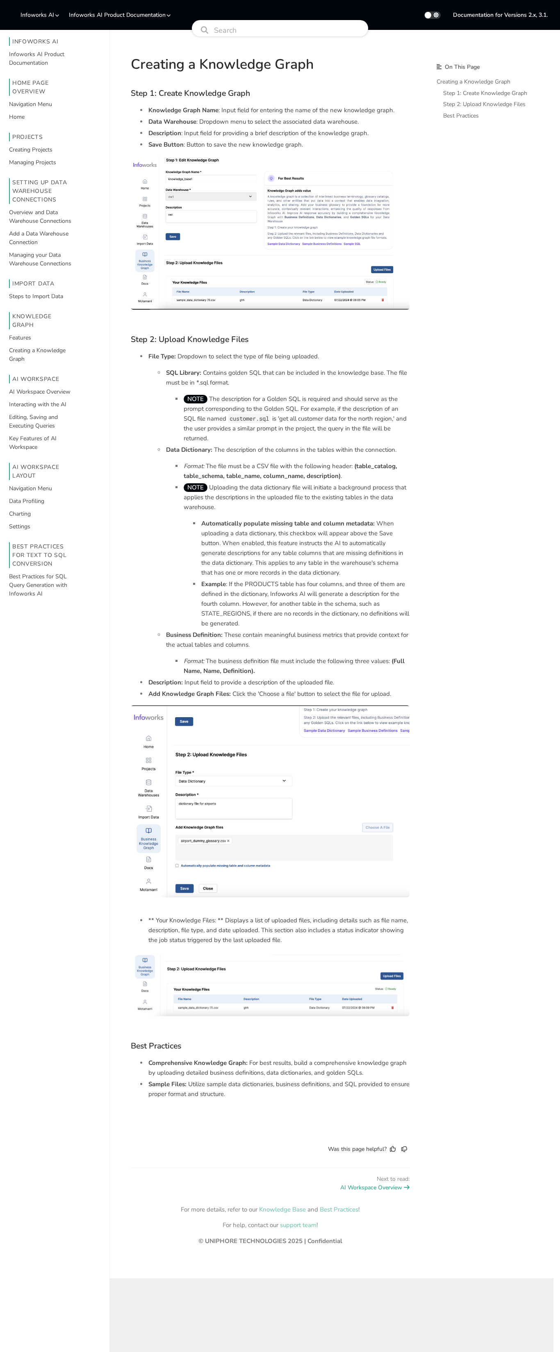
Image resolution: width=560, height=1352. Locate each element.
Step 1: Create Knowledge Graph (190, 93)
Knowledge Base (282, 1209)
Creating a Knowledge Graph (473, 82)
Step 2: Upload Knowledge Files (189, 339)
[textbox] (270, 601)
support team (298, 1225)
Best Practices (156, 1046)
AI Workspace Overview (371, 1187)
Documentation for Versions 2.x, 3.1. (500, 15)
